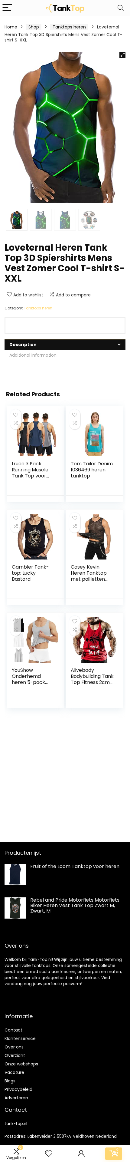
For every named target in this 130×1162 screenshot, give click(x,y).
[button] (122, 55)
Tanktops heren (69, 27)
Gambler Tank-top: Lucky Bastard (30, 573)
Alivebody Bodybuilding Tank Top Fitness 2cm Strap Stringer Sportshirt (92, 682)
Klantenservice (20, 1038)
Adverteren (16, 1098)
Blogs (10, 1081)
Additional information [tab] (33, 355)
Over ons (14, 1047)
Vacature (14, 1072)
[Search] (120, 8)
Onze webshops (21, 1064)
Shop (33, 27)
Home (11, 27)
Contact (13, 1030)
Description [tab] (23, 345)
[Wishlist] (48, 1153)
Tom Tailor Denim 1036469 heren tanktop (92, 469)
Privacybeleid (18, 1089)
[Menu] (7, 8)
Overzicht (15, 1055)
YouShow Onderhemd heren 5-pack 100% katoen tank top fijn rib (32, 682)
